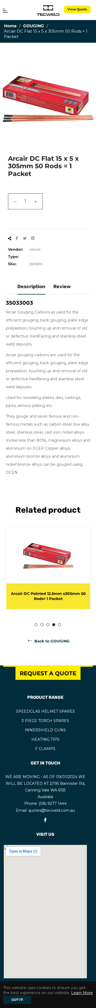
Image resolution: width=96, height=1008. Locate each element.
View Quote (77, 9)
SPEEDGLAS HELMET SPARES (45, 711)
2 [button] (42, 624)
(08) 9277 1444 (53, 803)
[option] (48, 568)
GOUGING (33, 25)
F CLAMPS (45, 748)
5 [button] (59, 624)
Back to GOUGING (51, 641)
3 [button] (47, 624)
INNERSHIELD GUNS (45, 730)
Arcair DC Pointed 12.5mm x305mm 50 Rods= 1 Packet (48, 596)
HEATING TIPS (45, 739)
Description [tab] (31, 286)
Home (10, 25)
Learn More (82, 992)
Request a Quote (48, 673)
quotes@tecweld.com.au (51, 810)
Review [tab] (62, 286)
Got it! (17, 1000)
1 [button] (36, 624)
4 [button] (53, 624)
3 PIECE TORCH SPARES (45, 720)
